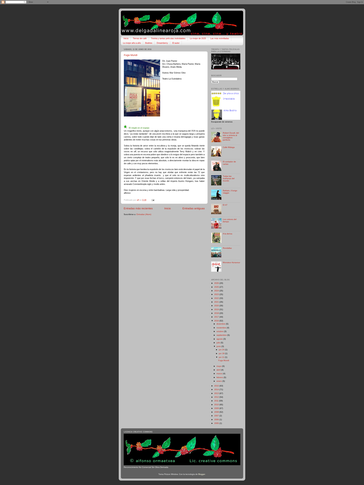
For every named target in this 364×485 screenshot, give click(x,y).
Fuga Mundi (130, 55)
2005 (216, 423)
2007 (216, 416)
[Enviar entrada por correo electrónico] (153, 200)
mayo (219, 366)
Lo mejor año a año (132, 43)
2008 (216, 412)
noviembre (222, 328)
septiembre (222, 335)
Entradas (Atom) (143, 214)
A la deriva (227, 234)
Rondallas (227, 248)
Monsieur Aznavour (231, 262)
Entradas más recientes (138, 208)
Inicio (126, 38)
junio (219, 346)
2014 (216, 389)
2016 (216, 321)
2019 (216, 309)
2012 (216, 397)
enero (219, 381)
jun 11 (222, 357)
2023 (216, 294)
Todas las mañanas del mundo (228, 178)
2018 (216, 313)
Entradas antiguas (193, 208)
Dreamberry (162, 43)
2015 (216, 386)
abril (219, 370)
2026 (216, 283)
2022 (216, 298)
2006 (216, 420)
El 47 (225, 205)
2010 (216, 405)
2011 (216, 401)
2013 (216, 393)
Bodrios (148, 43)
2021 (216, 302)
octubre (220, 331)
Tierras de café (140, 38)
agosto (220, 339)
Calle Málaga (229, 147)
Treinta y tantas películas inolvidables (168, 38)
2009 (216, 408)
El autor (175, 43)
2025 (216, 287)
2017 (216, 317)
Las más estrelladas (219, 38)
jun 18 (222, 353)
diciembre (221, 324)
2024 (216, 291)
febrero (220, 377)
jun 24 (222, 350)
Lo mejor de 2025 (198, 38)
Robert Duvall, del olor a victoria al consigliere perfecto (231, 136)
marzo (220, 374)
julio (219, 343)
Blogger (201, 474)
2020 (216, 306)
